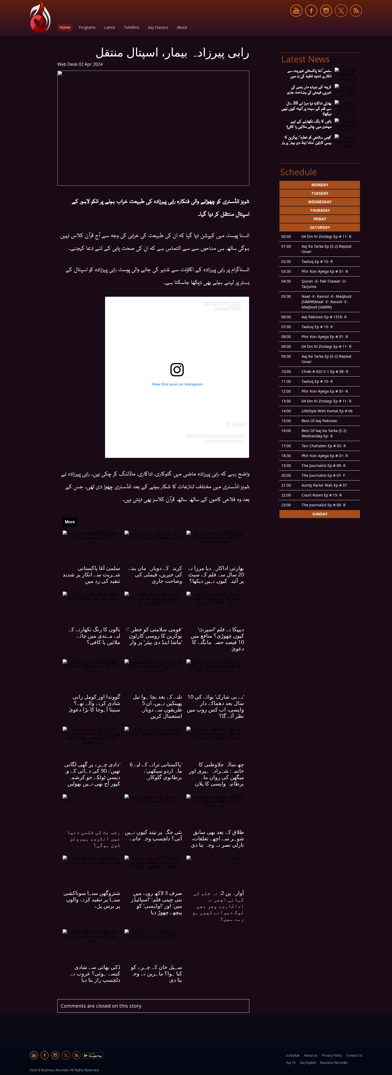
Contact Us (354, 1055)
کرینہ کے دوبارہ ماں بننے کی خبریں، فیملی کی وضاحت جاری (155, 574)
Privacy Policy (332, 1055)
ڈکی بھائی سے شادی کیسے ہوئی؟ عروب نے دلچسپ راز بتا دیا (95, 973)
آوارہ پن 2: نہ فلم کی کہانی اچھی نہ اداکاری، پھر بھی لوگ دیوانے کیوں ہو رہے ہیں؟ (218, 905)
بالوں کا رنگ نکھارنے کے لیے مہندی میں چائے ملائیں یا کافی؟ (94, 636)
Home (64, 27)
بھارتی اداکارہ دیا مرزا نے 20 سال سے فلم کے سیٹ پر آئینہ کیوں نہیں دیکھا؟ (216, 574)
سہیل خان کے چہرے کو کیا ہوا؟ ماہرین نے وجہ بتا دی (156, 973)
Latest (109, 27)
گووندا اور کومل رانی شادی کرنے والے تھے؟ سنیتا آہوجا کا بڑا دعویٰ (94, 703)
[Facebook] (311, 19)
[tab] (319, 185)
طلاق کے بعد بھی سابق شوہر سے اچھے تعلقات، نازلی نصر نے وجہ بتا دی (217, 838)
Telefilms (131, 27)
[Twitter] (341, 19)
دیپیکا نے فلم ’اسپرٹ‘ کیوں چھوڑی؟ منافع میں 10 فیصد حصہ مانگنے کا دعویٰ (217, 639)
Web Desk (67, 64)
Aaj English (308, 1062)
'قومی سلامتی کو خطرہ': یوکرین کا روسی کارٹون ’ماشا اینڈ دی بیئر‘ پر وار (154, 636)
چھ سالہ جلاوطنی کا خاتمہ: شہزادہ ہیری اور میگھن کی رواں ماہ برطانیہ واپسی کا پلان (216, 774)
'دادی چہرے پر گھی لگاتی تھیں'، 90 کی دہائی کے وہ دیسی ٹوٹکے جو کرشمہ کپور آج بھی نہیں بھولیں (91, 774)
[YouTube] (296, 19)
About (182, 27)
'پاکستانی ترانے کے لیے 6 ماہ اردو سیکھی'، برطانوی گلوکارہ (156, 771)
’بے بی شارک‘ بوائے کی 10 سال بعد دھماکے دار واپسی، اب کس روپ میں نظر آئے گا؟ (215, 706)
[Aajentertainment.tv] (40, 16)
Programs (87, 27)
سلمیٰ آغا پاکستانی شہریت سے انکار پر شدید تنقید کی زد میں (91, 574)
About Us (311, 1055)
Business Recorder (334, 1062)
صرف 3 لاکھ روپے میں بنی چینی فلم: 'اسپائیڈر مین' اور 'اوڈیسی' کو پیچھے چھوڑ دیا (156, 902)
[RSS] (356, 19)
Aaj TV (290, 1062)
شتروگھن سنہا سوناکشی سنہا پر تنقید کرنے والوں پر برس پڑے (91, 899)
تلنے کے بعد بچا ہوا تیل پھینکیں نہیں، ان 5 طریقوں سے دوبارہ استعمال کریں (157, 706)
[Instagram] (326, 19)
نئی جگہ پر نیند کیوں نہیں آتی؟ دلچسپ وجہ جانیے (153, 835)
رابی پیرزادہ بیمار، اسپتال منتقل (172, 52)
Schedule (293, 1055)
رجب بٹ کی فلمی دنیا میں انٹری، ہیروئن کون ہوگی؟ (93, 838)
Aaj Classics (158, 27)
